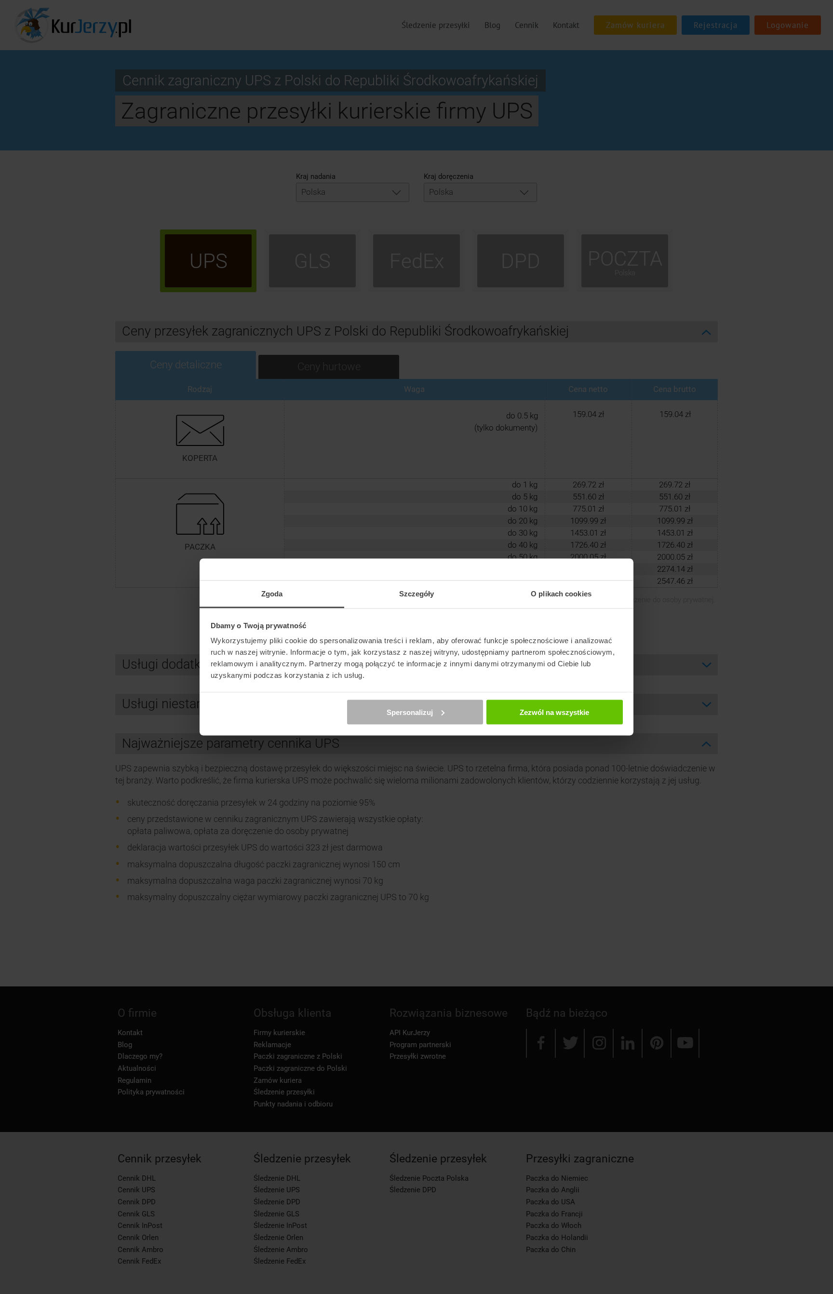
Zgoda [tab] (272, 594)
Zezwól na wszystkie (554, 712)
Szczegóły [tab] (416, 594)
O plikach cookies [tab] (561, 594)
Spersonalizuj (410, 712)
